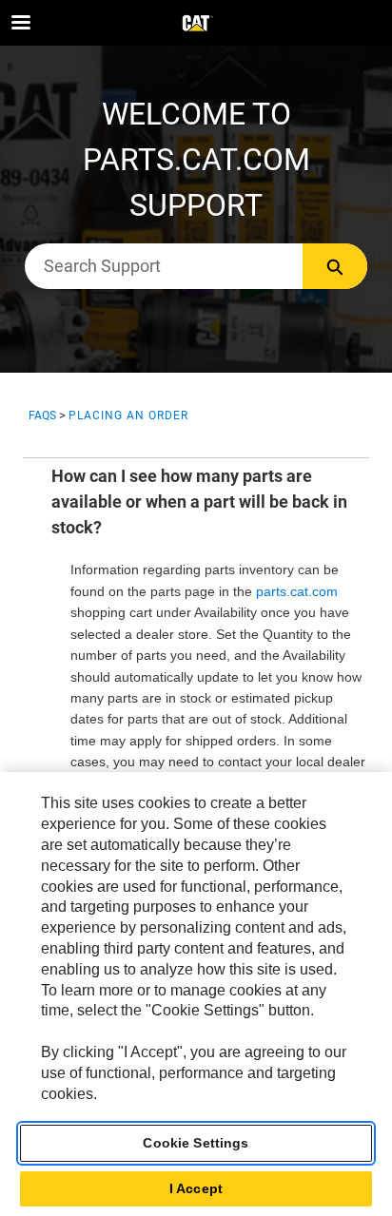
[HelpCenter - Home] (196, 24)
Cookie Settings (195, 1142)
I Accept (196, 1188)
